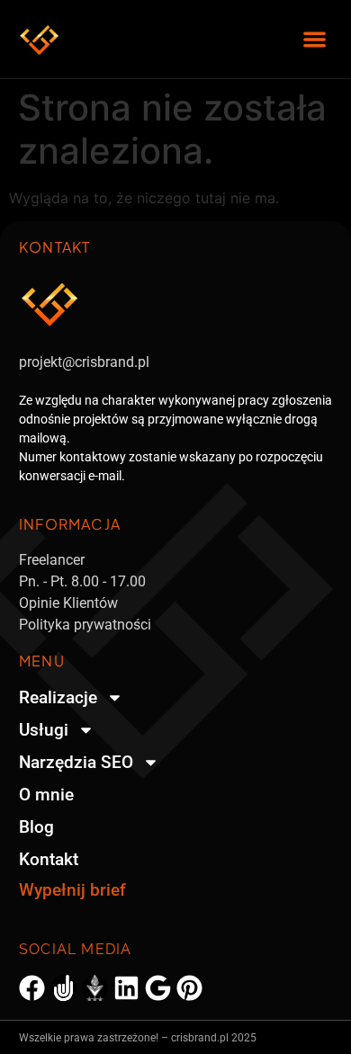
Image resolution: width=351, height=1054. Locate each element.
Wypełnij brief (72, 890)
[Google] (158, 988)
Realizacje (58, 697)
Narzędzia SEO (76, 762)
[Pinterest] (189, 988)
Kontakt (48, 859)
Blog (36, 827)
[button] (315, 39)
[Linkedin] (126, 988)
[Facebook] (32, 988)
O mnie (46, 794)
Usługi (43, 729)
